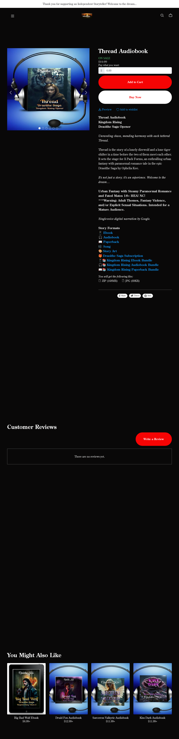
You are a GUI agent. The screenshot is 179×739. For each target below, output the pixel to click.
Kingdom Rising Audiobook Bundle (133, 265)
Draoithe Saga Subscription (123, 256)
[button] (10, 93)
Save (149, 295)
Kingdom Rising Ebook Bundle (129, 260)
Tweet (136, 295)
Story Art (110, 251)
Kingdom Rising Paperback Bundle (133, 269)
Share (123, 295)
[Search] (162, 15)
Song (106, 246)
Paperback (111, 242)
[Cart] (172, 15)
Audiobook (111, 237)
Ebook (108, 233)
